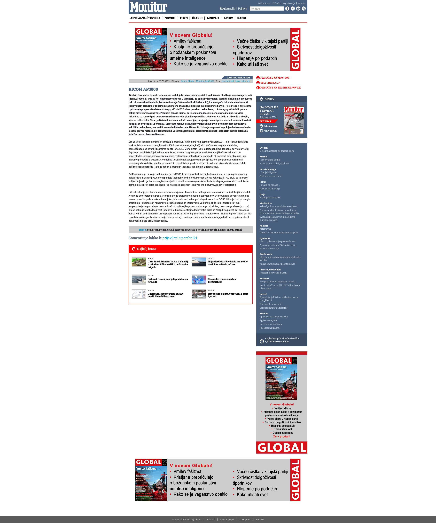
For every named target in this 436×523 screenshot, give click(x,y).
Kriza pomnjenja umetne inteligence (277, 263)
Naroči (143, 229)
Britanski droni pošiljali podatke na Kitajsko (168, 280)
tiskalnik (245, 81)
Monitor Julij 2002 (205, 81)
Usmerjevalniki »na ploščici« (273, 307)
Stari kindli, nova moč (270, 304)
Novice (170, 18)
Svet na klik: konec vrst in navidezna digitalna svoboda (277, 218)
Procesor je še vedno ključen (273, 272)
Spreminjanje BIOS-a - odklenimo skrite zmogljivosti (279, 299)
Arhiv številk (270, 130)
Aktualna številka (145, 18)
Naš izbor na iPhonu (269, 327)
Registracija (227, 8)
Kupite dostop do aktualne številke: (282, 338)
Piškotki (276, 3)
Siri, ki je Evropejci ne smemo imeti (277, 150)
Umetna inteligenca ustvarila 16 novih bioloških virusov (166, 295)
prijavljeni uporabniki (179, 238)
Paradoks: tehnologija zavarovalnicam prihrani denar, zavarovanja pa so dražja (279, 211)
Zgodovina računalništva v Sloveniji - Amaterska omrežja (278, 247)
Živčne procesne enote (270, 176)
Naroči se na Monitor (275, 77)
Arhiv (228, 18)
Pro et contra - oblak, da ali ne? (274, 163)
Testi (184, 18)
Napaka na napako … (270, 184)
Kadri (241, 18)
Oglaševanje (289, 3)
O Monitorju (264, 3)
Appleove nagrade (268, 320)
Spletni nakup (270, 82)
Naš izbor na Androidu (271, 324)
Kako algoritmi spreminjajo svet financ (279, 206)
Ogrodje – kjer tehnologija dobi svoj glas (279, 232)
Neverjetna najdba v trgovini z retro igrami (228, 295)
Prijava (242, 8)
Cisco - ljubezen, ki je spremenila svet (278, 241)
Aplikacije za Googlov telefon (274, 316)
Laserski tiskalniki (238, 77)
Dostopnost (245, 519)
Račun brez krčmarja (270, 188)
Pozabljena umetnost (270, 197)
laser (237, 81)
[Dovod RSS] (303, 8)
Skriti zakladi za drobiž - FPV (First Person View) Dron (280, 287)
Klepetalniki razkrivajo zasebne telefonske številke (280, 258)
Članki (197, 18)
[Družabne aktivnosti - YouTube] (297, 8)
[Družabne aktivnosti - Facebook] (286, 8)
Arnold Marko (187, 81)
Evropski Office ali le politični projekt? (278, 281)
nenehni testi (228, 81)
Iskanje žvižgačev (268, 172)
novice (151, 258)
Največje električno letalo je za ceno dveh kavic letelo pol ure (228, 263)
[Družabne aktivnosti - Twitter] (292, 8)
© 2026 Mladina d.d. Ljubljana (186, 519)
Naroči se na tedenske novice (280, 87)
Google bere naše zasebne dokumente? (222, 280)
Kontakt (302, 3)
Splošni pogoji (227, 519)
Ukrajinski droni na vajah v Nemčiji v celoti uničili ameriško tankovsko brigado (168, 264)
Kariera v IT (265, 228)
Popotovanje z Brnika (270, 159)
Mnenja (213, 18)
